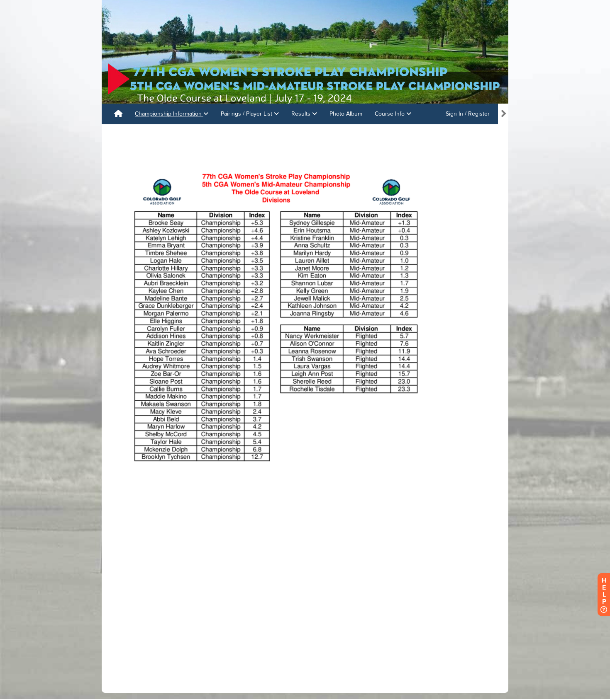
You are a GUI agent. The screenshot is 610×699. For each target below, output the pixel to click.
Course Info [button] (390, 113)
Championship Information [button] (169, 113)
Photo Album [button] (345, 113)
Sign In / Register (468, 113)
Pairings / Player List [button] (247, 113)
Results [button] (301, 113)
